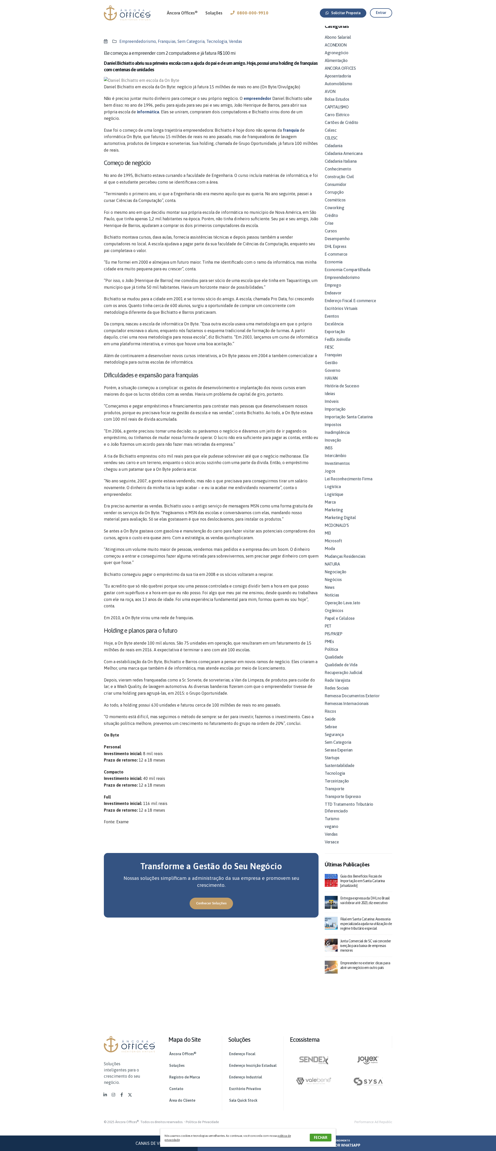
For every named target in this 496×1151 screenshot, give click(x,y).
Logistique (334, 494)
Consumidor (335, 184)
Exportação (335, 331)
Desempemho (337, 238)
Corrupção (334, 192)
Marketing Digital (340, 517)
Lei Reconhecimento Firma (348, 478)
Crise (329, 223)
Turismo (332, 818)
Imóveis (331, 401)
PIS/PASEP (333, 633)
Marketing (334, 509)
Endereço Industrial (245, 1077)
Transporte (334, 788)
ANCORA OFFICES (340, 68)
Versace (332, 842)
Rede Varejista (337, 680)
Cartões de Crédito (341, 122)
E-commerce (336, 254)
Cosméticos (335, 200)
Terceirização (337, 781)
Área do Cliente (182, 1100)
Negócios (333, 579)
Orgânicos (334, 610)
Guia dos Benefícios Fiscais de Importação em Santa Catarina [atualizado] (362, 881)
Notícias (332, 595)
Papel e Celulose (340, 618)
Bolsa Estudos (337, 99)
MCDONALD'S (337, 525)
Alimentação (336, 60)
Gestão (331, 362)
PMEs (329, 641)
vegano (331, 826)
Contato (176, 1089)
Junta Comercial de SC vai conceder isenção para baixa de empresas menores (365, 945)
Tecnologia (216, 41)
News (329, 587)
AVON (330, 91)
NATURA (332, 564)
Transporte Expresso (343, 796)
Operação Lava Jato (342, 602)
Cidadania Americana (343, 153)
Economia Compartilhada (347, 269)
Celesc (331, 130)
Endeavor (333, 293)
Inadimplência (337, 432)
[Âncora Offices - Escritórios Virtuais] (127, 12)
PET (328, 626)
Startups (332, 757)
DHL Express (335, 246)
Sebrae (331, 726)
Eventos (332, 316)
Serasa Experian (339, 750)
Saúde (330, 719)
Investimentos (337, 463)
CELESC (331, 138)
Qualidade (334, 657)
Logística (333, 486)
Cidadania (333, 145)
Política (331, 649)
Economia (334, 262)
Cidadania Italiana (341, 161)
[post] (331, 880)
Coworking (334, 207)
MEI (328, 533)
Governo (332, 370)
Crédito (331, 215)
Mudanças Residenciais (345, 556)
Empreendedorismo (137, 41)
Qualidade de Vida (341, 664)
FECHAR (320, 1138)
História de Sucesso (342, 385)
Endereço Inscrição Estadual (252, 1065)
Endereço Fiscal (242, 1054)
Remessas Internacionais (347, 703)
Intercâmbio (335, 455)
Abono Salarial (338, 37)
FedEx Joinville (338, 339)
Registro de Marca (184, 1077)
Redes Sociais (337, 688)
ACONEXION (335, 45)
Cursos (331, 231)
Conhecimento (338, 169)
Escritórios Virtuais (341, 308)
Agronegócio (336, 52)
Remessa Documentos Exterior (352, 695)
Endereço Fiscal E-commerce (350, 300)
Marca (330, 502)
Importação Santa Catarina (349, 416)
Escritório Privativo (245, 1089)
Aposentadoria (338, 76)
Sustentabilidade (339, 765)
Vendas (235, 41)
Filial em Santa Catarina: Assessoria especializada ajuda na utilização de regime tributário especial (366, 923)
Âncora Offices (182, 12)
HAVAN (331, 378)
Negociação (335, 571)
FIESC (329, 347)
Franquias (167, 41)
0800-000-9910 (252, 13)
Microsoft (333, 540)
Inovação (333, 440)
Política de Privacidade (202, 1122)
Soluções (213, 13)
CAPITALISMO (337, 107)
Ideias (330, 393)
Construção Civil (339, 176)
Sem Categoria (191, 41)
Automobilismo (338, 83)
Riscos (330, 711)
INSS (328, 447)
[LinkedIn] (105, 1094)
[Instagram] (113, 1094)
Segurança (334, 734)
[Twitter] (130, 1094)
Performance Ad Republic (373, 1122)
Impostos (333, 424)
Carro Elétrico (337, 114)
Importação (335, 409)
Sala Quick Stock (243, 1100)
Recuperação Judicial (343, 672)
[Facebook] (121, 1094)
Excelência (334, 324)
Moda (330, 548)
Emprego (333, 285)
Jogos (330, 471)
